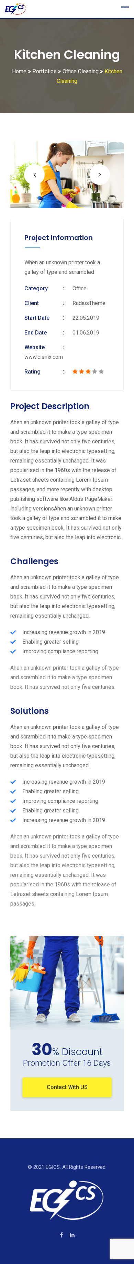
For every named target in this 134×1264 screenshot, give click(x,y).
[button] (34, 174)
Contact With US (67, 1087)
